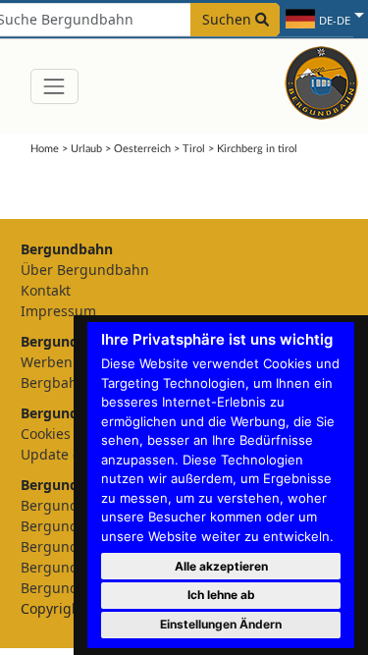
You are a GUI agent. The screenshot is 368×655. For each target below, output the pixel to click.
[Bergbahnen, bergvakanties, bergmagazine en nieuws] (321, 80)
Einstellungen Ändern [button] (221, 624)
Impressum (58, 310)
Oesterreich (142, 148)
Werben (47, 362)
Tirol (194, 148)
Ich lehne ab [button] (221, 594)
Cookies (46, 433)
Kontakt (46, 290)
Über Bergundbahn (85, 269)
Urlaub (86, 148)
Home (44, 148)
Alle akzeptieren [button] (221, 566)
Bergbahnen (62, 382)
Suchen (228, 19)
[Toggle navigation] (54, 86)
